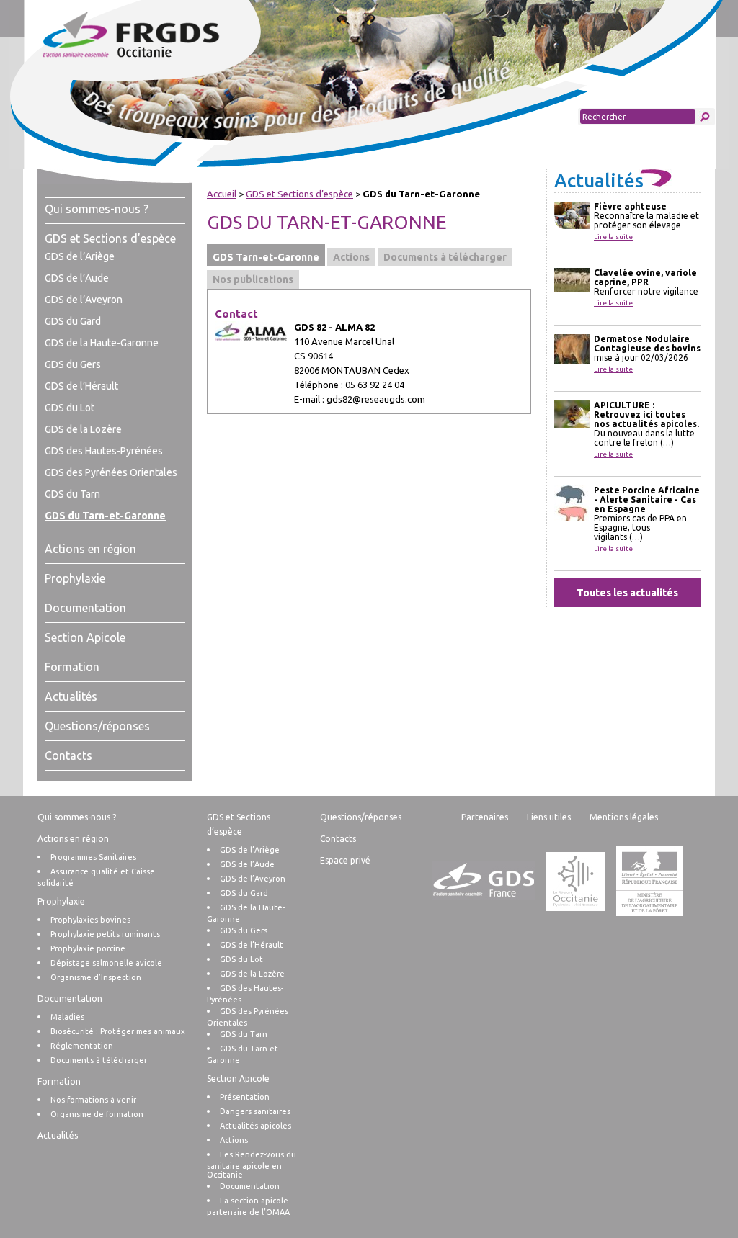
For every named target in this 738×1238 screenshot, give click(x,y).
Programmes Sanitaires (93, 857)
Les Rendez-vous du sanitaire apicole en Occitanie (251, 1164)
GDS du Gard (73, 321)
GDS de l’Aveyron (84, 299)
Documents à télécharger (98, 1060)
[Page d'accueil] (158, 36)
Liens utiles (549, 817)
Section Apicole (85, 637)
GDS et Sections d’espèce (110, 238)
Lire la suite (613, 237)
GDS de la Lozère (83, 429)
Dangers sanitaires (255, 1111)
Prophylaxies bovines (90, 919)
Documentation (85, 607)
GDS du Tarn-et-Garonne (105, 515)
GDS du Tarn (72, 494)
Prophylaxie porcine (87, 948)
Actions (234, 1140)
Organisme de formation (96, 1114)
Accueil (221, 194)
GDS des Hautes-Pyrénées (104, 451)
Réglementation (81, 1045)
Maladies (67, 1017)
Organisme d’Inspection (95, 977)
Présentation (245, 1097)
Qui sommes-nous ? (96, 208)
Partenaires (484, 817)
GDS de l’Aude (77, 278)
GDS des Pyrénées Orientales (111, 472)
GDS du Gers (73, 364)
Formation (72, 666)
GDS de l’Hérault (81, 386)
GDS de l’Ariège (80, 256)
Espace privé (345, 860)
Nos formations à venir (93, 1099)
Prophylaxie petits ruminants (105, 934)
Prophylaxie (75, 578)
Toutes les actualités (627, 592)
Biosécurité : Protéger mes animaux (117, 1031)
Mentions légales (624, 817)
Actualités (71, 696)
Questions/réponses (97, 725)
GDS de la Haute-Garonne (102, 343)
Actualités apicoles (255, 1125)
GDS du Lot (69, 407)
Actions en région (90, 548)
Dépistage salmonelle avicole (106, 963)
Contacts (68, 755)
